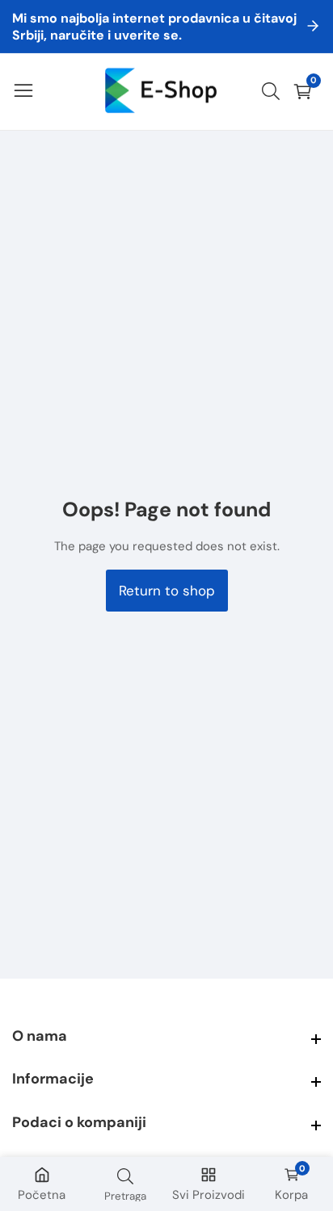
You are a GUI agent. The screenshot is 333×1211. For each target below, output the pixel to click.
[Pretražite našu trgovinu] (274, 91)
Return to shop (167, 590)
